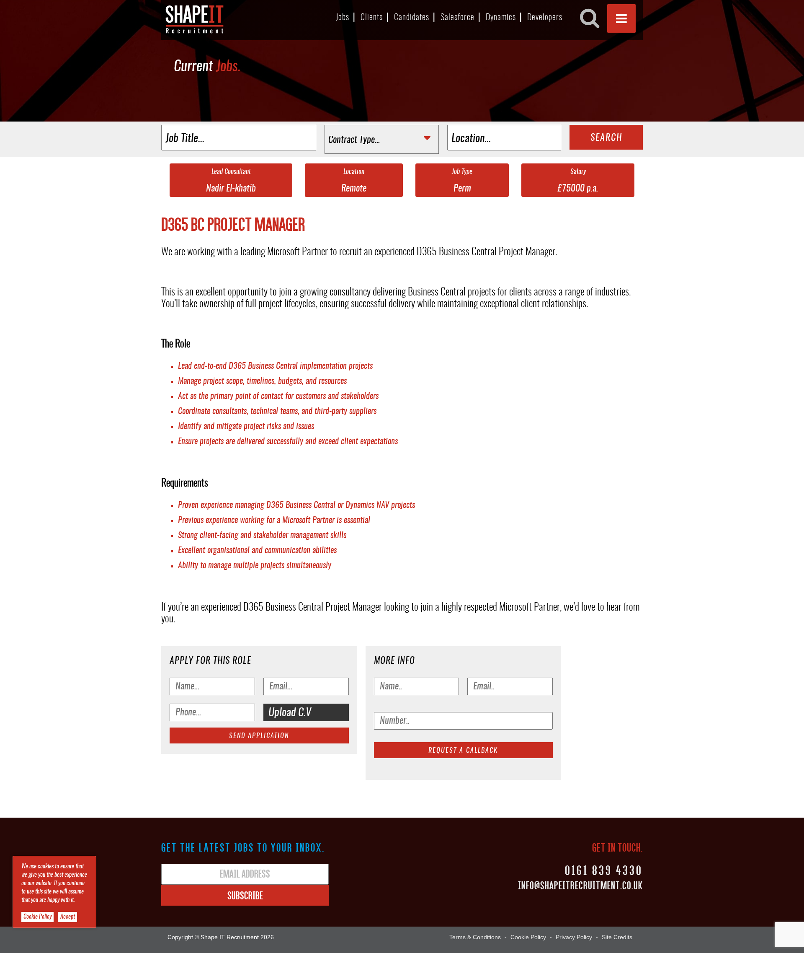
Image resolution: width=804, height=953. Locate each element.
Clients (372, 17)
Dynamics (501, 17)
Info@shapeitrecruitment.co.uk (580, 885)
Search (606, 137)
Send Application (259, 736)
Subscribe (245, 895)
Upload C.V (289, 712)
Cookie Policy (528, 937)
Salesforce (457, 17)
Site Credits (617, 937)
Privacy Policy (574, 937)
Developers (544, 17)
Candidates (411, 17)
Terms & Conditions (475, 937)
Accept (67, 917)
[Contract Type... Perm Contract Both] (382, 139)
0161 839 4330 (604, 870)
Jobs (342, 17)
